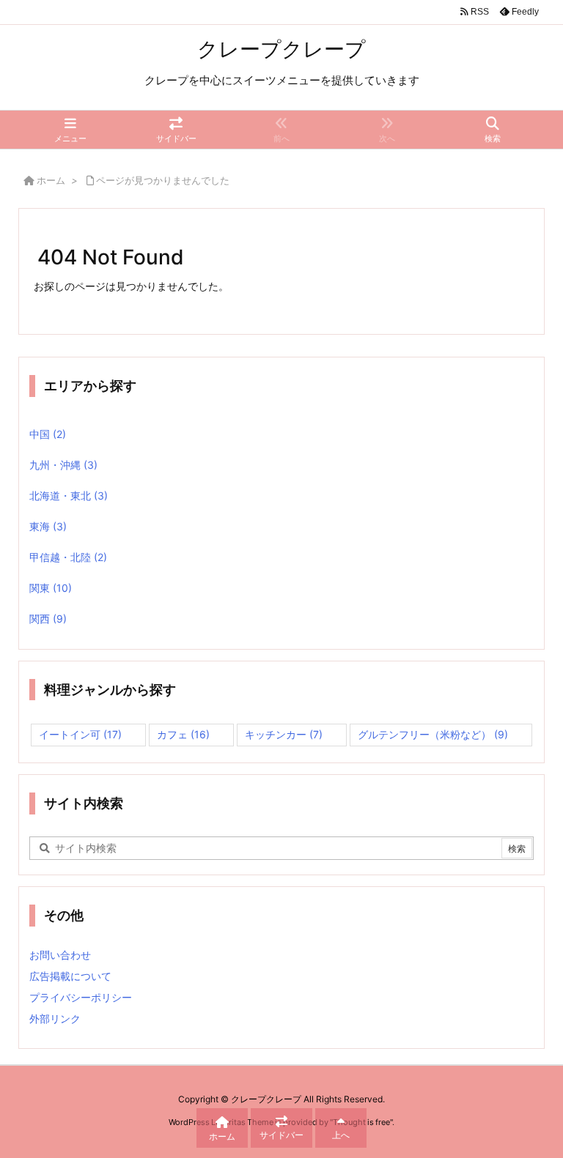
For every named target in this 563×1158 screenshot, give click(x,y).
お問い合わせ (60, 955)
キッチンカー (284, 734)
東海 (48, 526)
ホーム (51, 180)
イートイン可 (80, 734)
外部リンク (55, 1018)
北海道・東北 (68, 495)
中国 (47, 434)
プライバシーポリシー (80, 997)
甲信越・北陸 (68, 557)
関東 (50, 588)
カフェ (183, 734)
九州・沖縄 (63, 465)
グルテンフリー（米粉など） (433, 734)
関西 (48, 618)
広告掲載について (70, 976)
